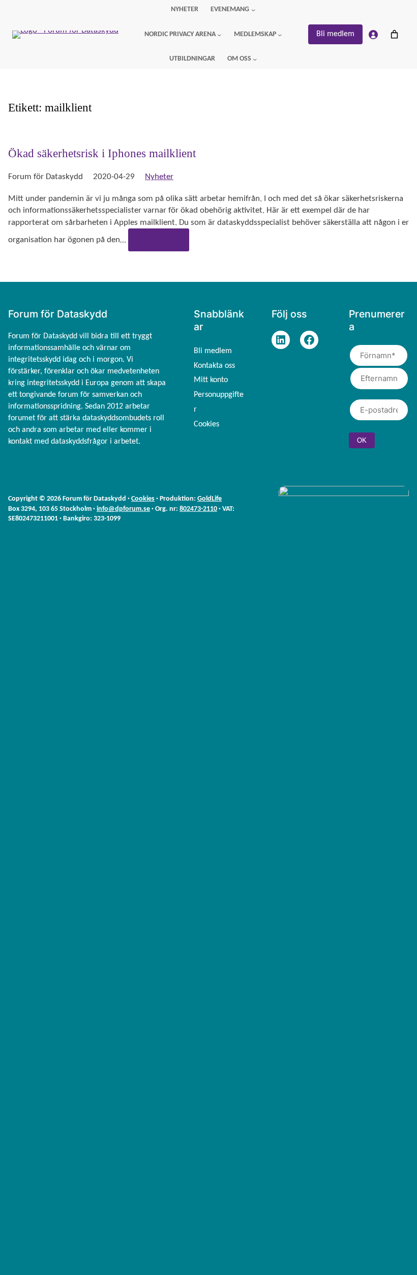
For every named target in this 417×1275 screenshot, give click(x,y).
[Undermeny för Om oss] (255, 59)
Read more (158, 240)
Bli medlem (335, 34)
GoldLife (209, 499)
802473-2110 (198, 509)
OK (362, 440)
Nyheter (159, 176)
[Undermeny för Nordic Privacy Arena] (219, 35)
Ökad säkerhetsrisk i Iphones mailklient (102, 153)
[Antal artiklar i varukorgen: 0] (394, 34)
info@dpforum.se (123, 509)
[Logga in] (373, 34)
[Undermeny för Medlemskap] (280, 35)
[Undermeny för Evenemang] (253, 10)
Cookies (143, 499)
